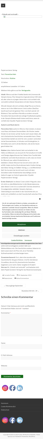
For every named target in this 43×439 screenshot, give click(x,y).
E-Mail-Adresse (6, 355)
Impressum (28, 240)
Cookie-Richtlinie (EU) (8, 406)
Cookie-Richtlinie (17, 240)
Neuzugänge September (13, 286)
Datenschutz (5, 410)
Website (4, 366)
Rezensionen (8, 278)
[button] (40, 199)
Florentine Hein (10, 74)
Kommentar (6, 313)
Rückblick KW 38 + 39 (30, 291)
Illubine (12, 78)
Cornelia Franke (9, 275)
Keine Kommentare (22, 278)
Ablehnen (21, 230)
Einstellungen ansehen (21, 236)
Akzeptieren (21, 224)
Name (3, 343)
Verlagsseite (26, 90)
